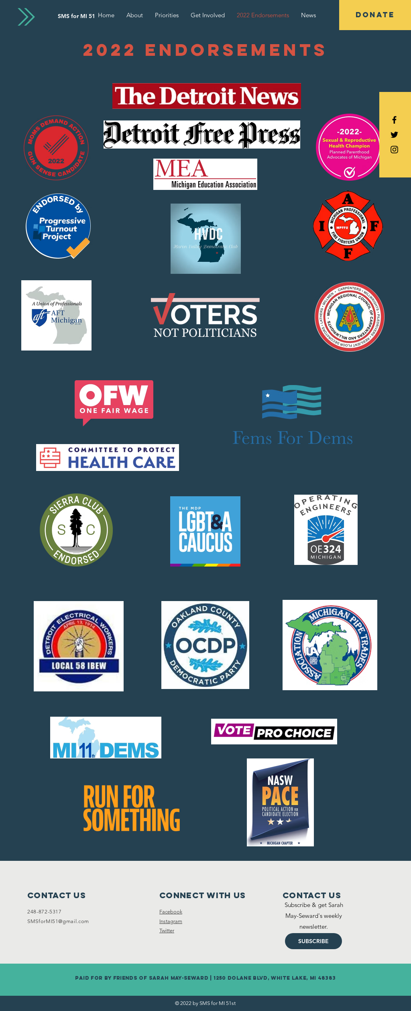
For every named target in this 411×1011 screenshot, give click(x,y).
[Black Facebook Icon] (394, 120)
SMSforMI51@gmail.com (58, 921)
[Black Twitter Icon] (394, 135)
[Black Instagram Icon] (394, 150)
